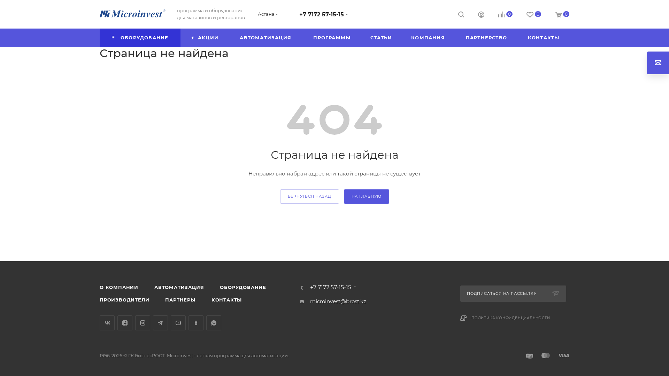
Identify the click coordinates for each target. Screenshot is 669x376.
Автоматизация (179, 287)
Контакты (227, 300)
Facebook (124, 322)
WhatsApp (213, 322)
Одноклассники (196, 322)
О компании (119, 287)
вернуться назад (309, 196)
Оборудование (243, 287)
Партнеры (180, 300)
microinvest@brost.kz (338, 301)
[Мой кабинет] (481, 15)
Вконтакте (107, 322)
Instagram (142, 322)
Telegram (160, 322)
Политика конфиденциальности (510, 318)
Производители (124, 300)
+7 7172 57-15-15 (321, 14)
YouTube (178, 322)
